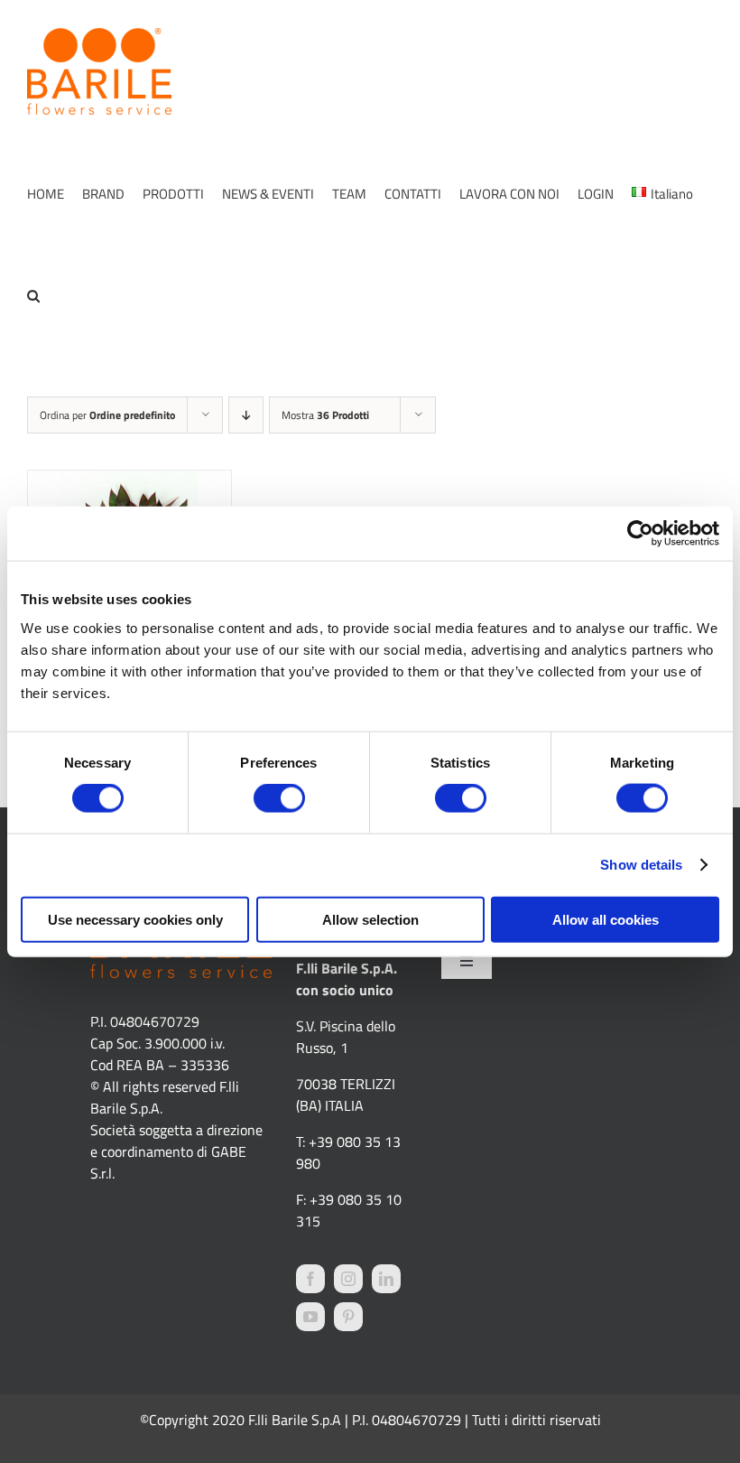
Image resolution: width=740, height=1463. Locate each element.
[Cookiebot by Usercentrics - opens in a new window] (640, 533)
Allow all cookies (605, 919)
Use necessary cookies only (135, 919)
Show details (641, 864)
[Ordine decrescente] (246, 414)
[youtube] (310, 1316)
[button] (33, 296)
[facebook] (310, 1278)
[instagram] (348, 1278)
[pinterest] (348, 1316)
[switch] (279, 798)
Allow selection (370, 919)
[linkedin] (386, 1278)
